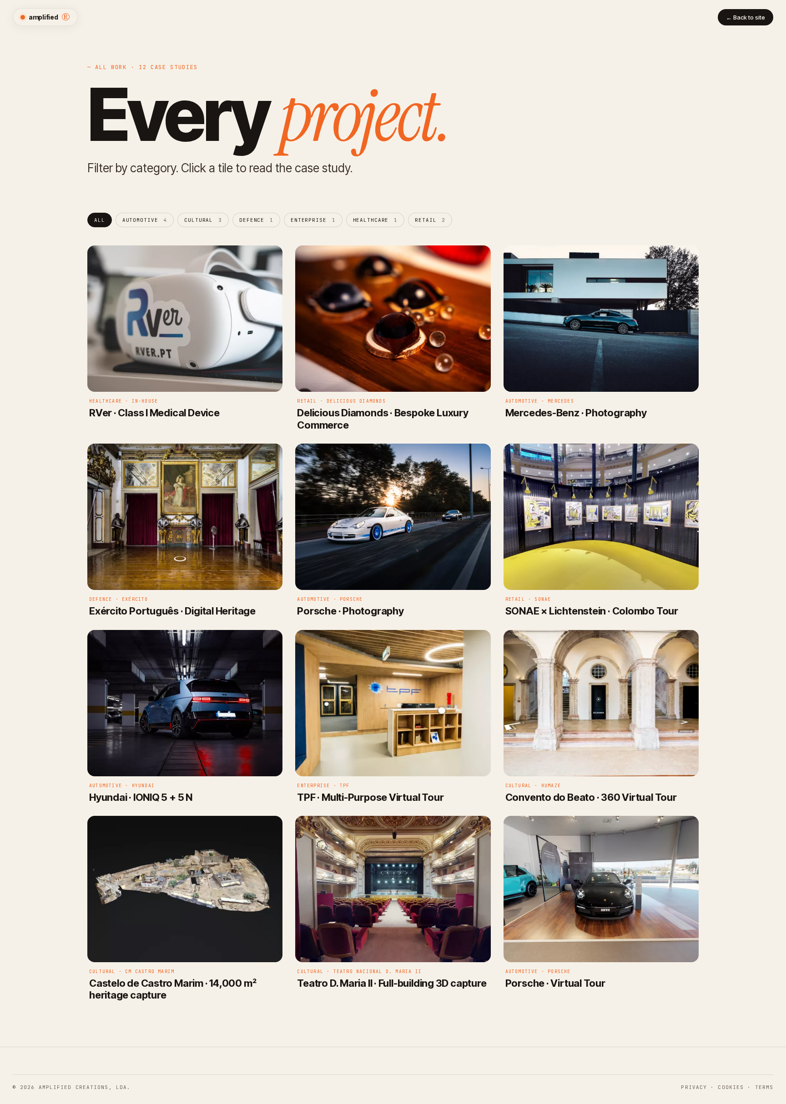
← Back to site (745, 17)
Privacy (694, 1087)
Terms (764, 1087)
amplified (49, 17)
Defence (256, 220)
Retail (430, 220)
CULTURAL (203, 220)
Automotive (144, 220)
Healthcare (375, 220)
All (99, 220)
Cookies (731, 1087)
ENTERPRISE (313, 220)
